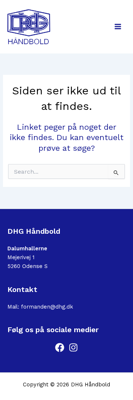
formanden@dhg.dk (47, 306)
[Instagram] (73, 347)
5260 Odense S (27, 266)
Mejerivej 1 (20, 257)
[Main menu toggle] (118, 26)
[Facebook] (59, 347)
